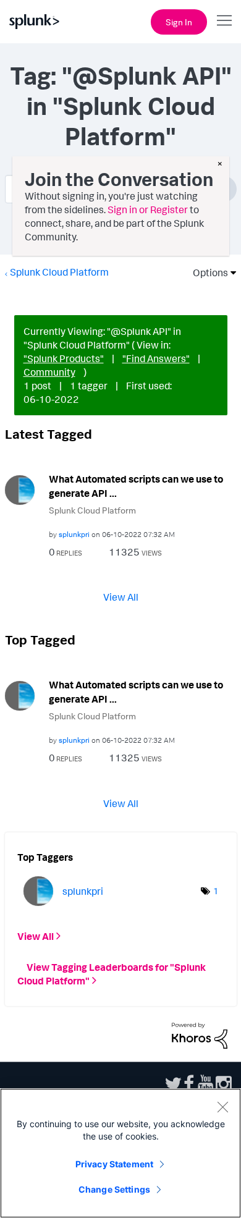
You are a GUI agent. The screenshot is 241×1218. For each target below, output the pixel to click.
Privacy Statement (114, 1164)
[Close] (222, 1107)
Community (49, 372)
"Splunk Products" (63, 358)
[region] (120, 1153)
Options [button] (206, 272)
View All (120, 597)
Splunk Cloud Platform (59, 272)
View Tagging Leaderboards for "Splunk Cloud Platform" (111, 974)
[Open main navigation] (224, 20)
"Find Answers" (156, 358)
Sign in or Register (148, 209)
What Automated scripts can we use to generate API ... (136, 486)
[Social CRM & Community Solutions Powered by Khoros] (199, 1034)
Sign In (179, 22)
